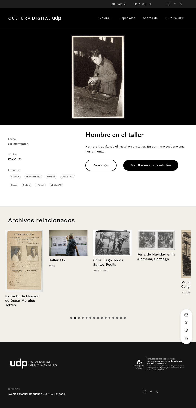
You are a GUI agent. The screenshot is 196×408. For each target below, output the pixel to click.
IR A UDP (141, 4)
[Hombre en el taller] (98, 77)
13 (117, 318)
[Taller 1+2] (68, 243)
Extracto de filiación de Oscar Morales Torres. (22, 300)
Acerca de (150, 18)
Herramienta (33, 176)
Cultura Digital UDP (35, 20)
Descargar (101, 165)
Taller (40, 185)
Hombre (51, 176)
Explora (104, 18)
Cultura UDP (174, 18)
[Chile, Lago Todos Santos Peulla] (112, 243)
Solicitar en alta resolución (151, 165)
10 (106, 318)
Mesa (14, 185)
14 (121, 318)
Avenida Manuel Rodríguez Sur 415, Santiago (36, 393)
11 (109, 318)
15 (125, 318)
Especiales (127, 18)
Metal (26, 185)
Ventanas (56, 185)
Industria (68, 176)
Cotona (15, 176)
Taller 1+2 (57, 260)
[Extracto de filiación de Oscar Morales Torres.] (24, 261)
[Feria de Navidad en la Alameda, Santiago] (156, 240)
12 (113, 318)
